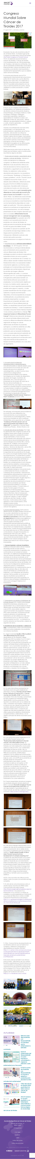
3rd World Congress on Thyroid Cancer (16, 57)
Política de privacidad (17, 1143)
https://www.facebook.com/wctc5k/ (15, 973)
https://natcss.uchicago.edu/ (19, 791)
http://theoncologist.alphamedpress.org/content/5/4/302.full (17, 890)
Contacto (17, 1135)
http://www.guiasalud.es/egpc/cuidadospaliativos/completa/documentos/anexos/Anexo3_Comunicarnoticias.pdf (18, 901)
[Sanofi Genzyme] (22, 1151)
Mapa (17, 1137)
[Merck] (10, 1151)
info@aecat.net (17, 1128)
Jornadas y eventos (18, 30)
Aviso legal (17, 1132)
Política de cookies (17, 1140)
